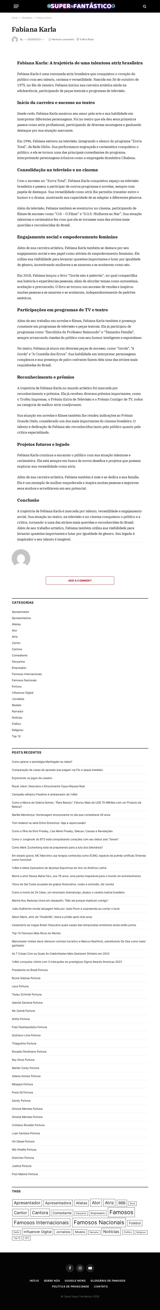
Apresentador (20, 611)
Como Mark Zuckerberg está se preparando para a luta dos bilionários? (57, 847)
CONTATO (101, 1286)
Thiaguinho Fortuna (24, 1043)
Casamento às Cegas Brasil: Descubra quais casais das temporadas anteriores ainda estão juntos (74, 925)
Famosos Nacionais (24, 680)
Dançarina (18, 661)
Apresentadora (21, 618)
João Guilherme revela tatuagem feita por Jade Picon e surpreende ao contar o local (65, 908)
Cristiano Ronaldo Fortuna (28, 1125)
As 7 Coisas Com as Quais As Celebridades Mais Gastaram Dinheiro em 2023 (60, 953)
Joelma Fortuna (21, 1165)
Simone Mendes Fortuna (27, 1108)
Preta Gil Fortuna (22, 1092)
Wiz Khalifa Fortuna (24, 1149)
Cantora (17, 649)
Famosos (121, 1212)
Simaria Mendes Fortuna (27, 1116)
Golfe (16, 1232)
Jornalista (18, 698)
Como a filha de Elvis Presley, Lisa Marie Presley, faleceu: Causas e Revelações (62, 831)
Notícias (17, 717)
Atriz (15, 636)
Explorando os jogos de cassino (32, 778)
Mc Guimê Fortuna (23, 1010)
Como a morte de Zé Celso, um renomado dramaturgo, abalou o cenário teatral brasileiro (68, 892)
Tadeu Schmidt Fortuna (27, 994)
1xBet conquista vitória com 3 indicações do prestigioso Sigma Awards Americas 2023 (67, 961)
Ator (14, 630)
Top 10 (16, 736)
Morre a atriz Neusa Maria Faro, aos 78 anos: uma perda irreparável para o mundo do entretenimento (76, 876)
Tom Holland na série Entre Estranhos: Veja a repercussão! (49, 823)
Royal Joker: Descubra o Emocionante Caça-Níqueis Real (48, 786)
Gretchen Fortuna (23, 1157)
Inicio (15, 17)
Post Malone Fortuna (25, 1174)
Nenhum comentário (63, 39)
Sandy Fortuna (21, 1100)
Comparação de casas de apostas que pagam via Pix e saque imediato (57, 769)
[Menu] (16, 6)
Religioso (17, 730)
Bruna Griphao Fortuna (26, 978)
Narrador (17, 711)
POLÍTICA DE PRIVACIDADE (70, 1286)
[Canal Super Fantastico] (80, 6)
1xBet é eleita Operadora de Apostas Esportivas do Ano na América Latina (59, 867)
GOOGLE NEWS (75, 1280)
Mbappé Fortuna (22, 1084)
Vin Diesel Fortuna (23, 1141)
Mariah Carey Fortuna (25, 1068)
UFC (27, 1238)
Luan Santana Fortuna (26, 1133)
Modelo (16, 705)
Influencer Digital (22, 692)
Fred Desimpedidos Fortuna (29, 1027)
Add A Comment (80, 580)
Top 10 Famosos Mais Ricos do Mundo (36, 933)
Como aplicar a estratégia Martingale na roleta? (42, 761)
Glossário (27, 17)
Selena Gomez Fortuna (26, 1076)
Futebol (135, 1223)
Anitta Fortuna (21, 1019)
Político (16, 723)
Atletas (16, 624)
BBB (121, 1203)
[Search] (144, 6)
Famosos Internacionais (27, 674)
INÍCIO (34, 1280)
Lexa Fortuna (20, 986)
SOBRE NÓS (52, 1280)
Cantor (16, 643)
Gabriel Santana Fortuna (27, 1002)
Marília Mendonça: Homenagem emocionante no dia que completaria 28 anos (61, 814)
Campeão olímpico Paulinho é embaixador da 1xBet (44, 794)
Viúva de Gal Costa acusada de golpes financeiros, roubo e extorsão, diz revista (63, 884)
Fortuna (16, 686)
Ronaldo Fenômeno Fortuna (29, 1051)
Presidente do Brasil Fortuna (30, 970)
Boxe (132, 1203)
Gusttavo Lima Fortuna (26, 1035)
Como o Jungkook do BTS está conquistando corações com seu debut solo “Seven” (65, 839)
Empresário (19, 667)
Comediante (19, 655)
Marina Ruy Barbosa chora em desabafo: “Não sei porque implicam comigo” (60, 900)
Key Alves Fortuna (23, 1059)
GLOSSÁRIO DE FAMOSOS (108, 1280)
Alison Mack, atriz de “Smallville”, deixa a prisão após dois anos (52, 916)
